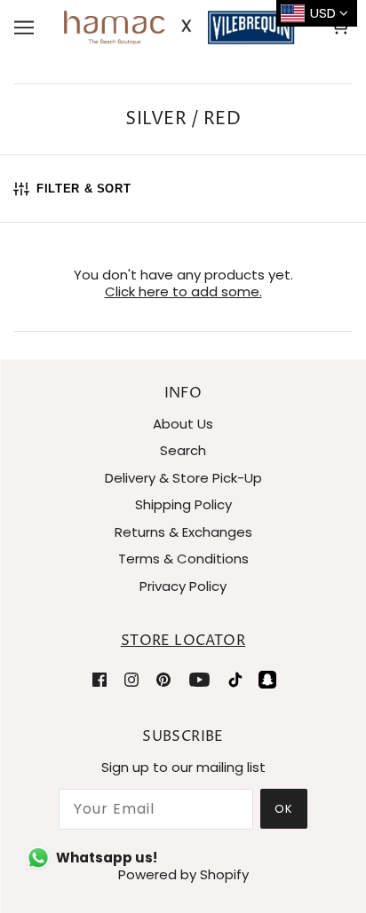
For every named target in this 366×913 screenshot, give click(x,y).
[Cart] (342, 27)
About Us (183, 423)
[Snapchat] (267, 679)
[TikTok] (235, 679)
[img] (99, 679)
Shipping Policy (183, 504)
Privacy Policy (183, 586)
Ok (283, 808)
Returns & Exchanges (183, 532)
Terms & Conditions (183, 558)
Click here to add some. (183, 291)
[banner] (179, 26)
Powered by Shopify (183, 874)
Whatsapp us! (106, 857)
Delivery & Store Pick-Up (183, 477)
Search (183, 450)
